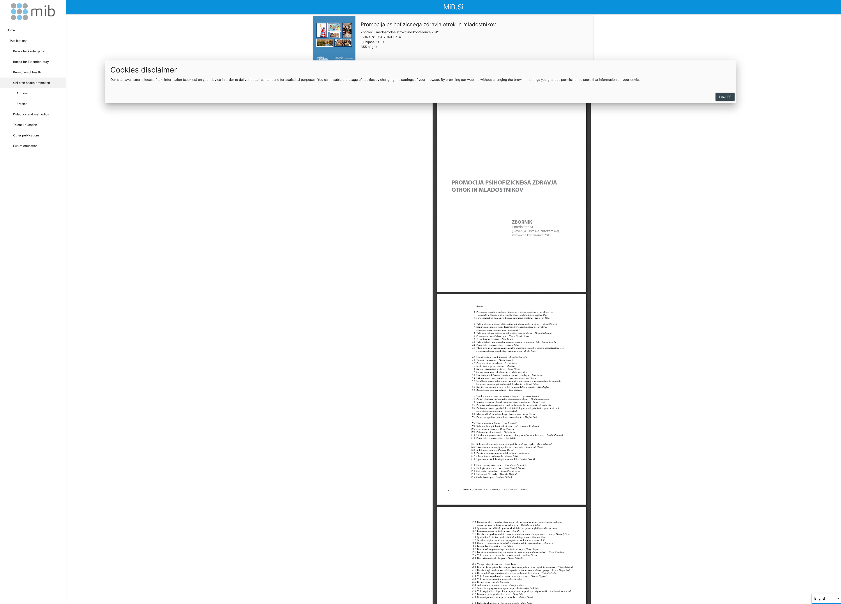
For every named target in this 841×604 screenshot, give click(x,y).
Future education (25, 146)
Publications (18, 40)
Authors (22, 93)
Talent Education (25, 125)
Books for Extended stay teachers (31, 63)
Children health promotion (31, 83)
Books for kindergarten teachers (29, 53)
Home (11, 30)
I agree (725, 97)
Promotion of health (27, 72)
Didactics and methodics (31, 114)
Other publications (26, 135)
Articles (21, 104)
